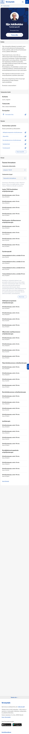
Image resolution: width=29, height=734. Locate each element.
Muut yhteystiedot (6, 717)
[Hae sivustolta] (22, 2)
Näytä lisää (21, 296)
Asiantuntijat (6, 5)
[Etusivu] (10, 2)
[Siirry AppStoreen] (6, 724)
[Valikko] (27, 2)
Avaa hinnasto (5, 481)
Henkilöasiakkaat (6, 732)
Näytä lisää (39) (20, 151)
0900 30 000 (21, 706)
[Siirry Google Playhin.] (17, 724)
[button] (14, 114)
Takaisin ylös (14, 697)
